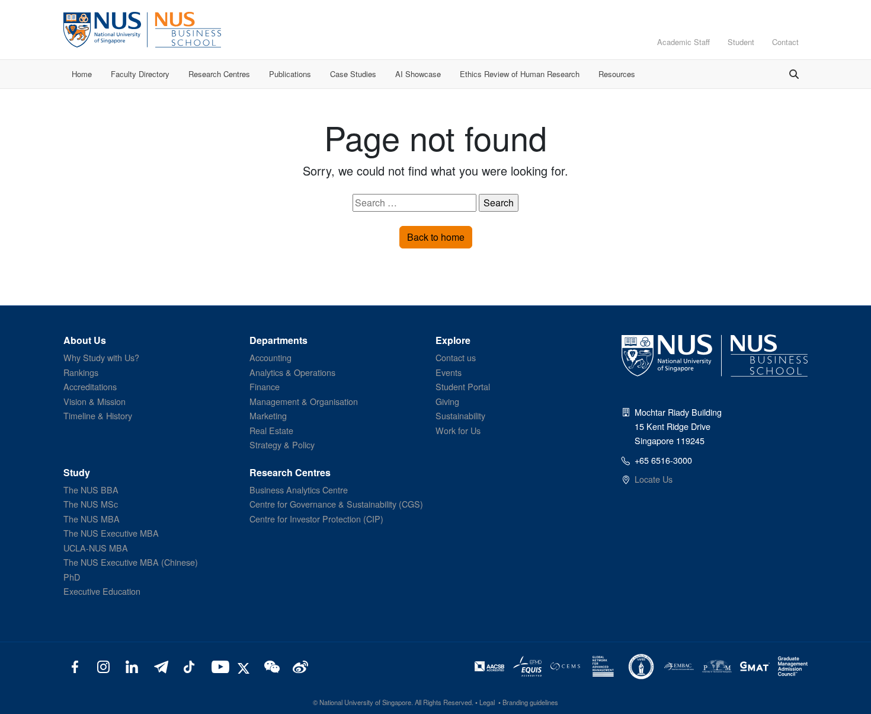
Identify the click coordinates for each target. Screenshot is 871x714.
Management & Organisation (303, 401)
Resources (616, 73)
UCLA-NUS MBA (95, 547)
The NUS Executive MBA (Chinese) (130, 562)
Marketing (268, 415)
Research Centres (219, 73)
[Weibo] (298, 666)
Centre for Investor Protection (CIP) (316, 518)
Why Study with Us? (101, 357)
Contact (785, 41)
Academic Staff (683, 41)
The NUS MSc (90, 504)
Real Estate (271, 430)
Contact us (456, 357)
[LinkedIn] (131, 666)
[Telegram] (160, 666)
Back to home (436, 237)
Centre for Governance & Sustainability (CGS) (336, 504)
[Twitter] (245, 666)
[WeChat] (270, 666)
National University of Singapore (365, 702)
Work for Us (458, 430)
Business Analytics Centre (298, 489)
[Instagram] (103, 666)
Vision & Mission (94, 401)
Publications (290, 73)
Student (741, 41)
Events (449, 372)
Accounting (270, 357)
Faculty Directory (140, 73)
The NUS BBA (91, 489)
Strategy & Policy (282, 444)
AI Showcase (418, 73)
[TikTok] (188, 666)
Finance (264, 386)
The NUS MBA (91, 518)
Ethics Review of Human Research (519, 73)
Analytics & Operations (292, 372)
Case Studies (353, 73)
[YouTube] (217, 666)
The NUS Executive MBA (111, 533)
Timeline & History (97, 415)
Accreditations (90, 386)
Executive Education (101, 591)
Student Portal (463, 386)
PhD (71, 576)
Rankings (80, 372)
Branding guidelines (530, 702)
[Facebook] (75, 666)
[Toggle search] (794, 74)
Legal (487, 702)
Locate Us (654, 479)
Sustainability (460, 415)
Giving (447, 401)
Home (82, 73)
